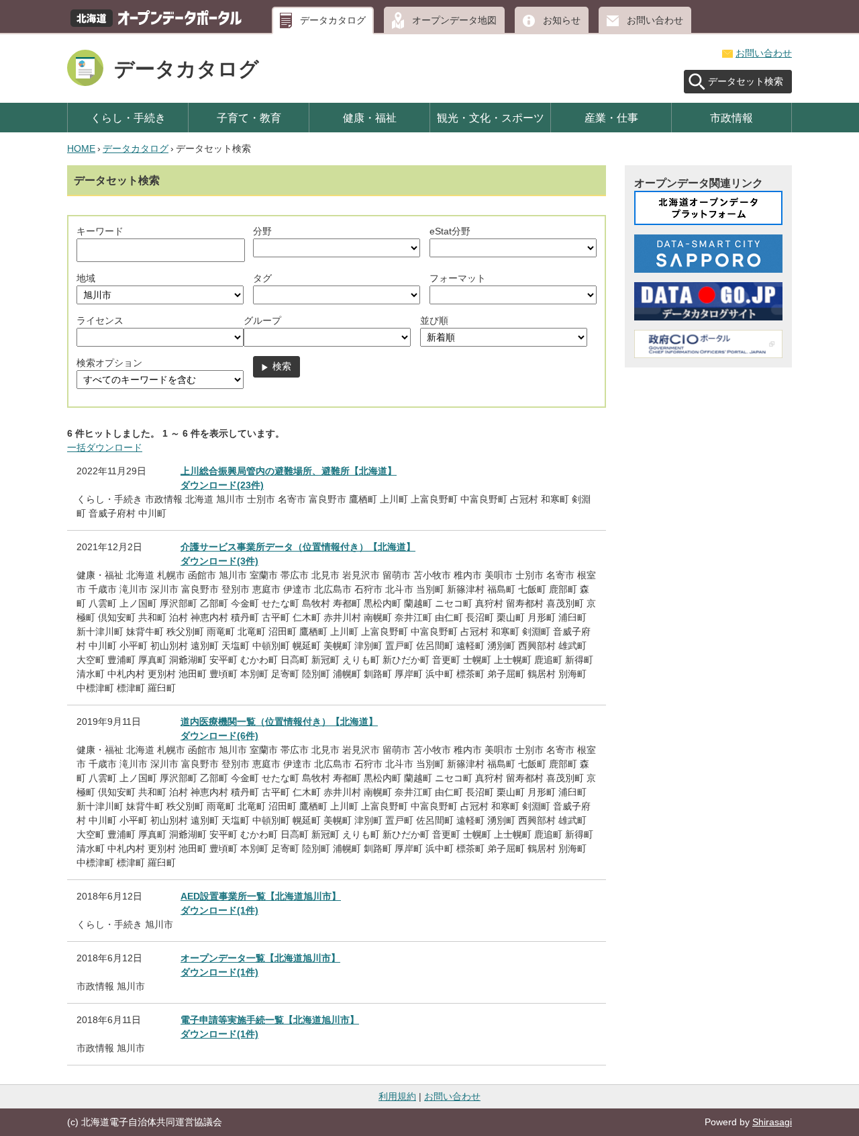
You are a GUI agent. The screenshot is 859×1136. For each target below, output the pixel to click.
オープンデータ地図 (454, 20)
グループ (262, 320)
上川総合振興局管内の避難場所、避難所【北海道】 (289, 471)
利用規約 (397, 1096)
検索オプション (109, 362)
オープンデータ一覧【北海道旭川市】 (260, 958)
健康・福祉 (370, 118)
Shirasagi (772, 1122)
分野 (262, 231)
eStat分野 (450, 231)
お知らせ (561, 20)
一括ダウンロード (104, 447)
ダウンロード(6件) (219, 735)
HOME (81, 148)
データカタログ (333, 20)
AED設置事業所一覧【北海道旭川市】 (261, 896)
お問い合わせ (655, 20)
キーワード (100, 231)
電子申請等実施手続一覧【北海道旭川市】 (270, 1019)
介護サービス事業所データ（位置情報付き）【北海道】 (298, 546)
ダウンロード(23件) (222, 485)
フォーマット (458, 278)
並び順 (434, 320)
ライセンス (100, 320)
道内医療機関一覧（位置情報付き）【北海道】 (279, 721)
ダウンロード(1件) (219, 910)
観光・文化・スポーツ (490, 118)
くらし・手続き (128, 118)
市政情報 (731, 118)
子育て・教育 (249, 118)
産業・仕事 (611, 118)
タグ (262, 278)
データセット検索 (745, 81)
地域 (86, 278)
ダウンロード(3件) (219, 561)
